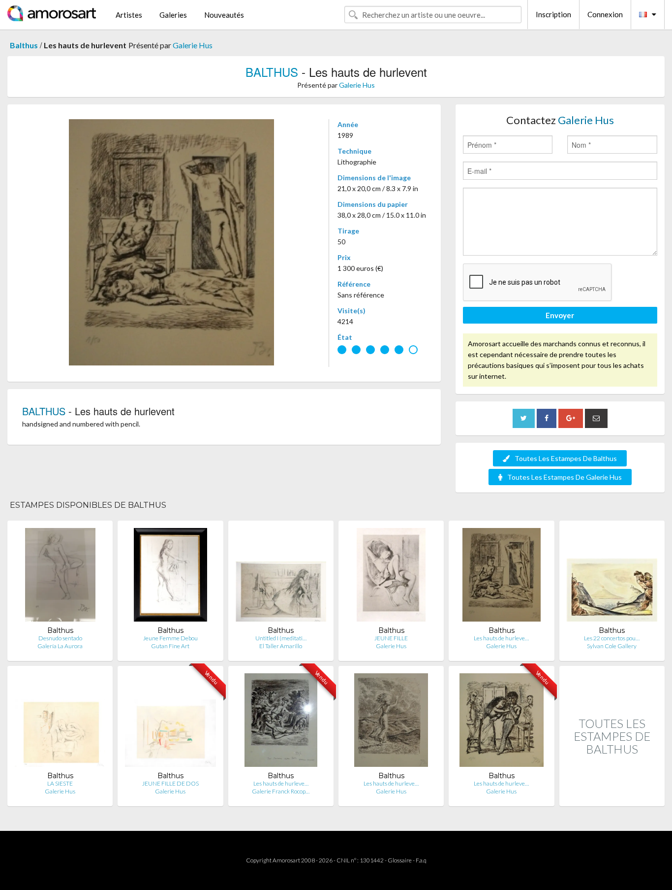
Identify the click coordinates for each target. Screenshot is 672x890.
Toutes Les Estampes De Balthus (566, 458)
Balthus (24, 45)
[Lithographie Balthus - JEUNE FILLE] (391, 577)
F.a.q (421, 860)
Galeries (173, 14)
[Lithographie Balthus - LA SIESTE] (60, 722)
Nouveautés (224, 14)
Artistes (129, 14)
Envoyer (560, 315)
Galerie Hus (193, 45)
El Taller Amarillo (280, 646)
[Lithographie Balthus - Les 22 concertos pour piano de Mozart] (612, 577)
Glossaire (400, 860)
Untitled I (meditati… (280, 638)
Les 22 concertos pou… (612, 638)
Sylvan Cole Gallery (612, 646)
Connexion (605, 14)
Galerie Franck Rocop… (280, 791)
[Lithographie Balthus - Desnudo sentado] (60, 577)
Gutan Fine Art (170, 646)
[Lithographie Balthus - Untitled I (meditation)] (281, 577)
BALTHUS (271, 71)
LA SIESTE (60, 783)
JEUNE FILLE (391, 638)
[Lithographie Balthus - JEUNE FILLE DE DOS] (170, 722)
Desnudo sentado (60, 638)
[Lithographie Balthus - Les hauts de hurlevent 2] (391, 722)
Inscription (553, 14)
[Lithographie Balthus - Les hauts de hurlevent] (501, 577)
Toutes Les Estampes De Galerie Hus (564, 477)
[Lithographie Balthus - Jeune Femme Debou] (171, 577)
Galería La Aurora (60, 646)
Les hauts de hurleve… (501, 638)
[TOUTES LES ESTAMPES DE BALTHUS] (612, 795)
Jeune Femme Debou (170, 638)
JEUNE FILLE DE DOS (170, 783)
